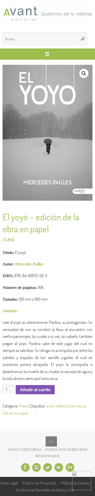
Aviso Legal (9, 483)
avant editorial (57, 406)
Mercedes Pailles (29, 264)
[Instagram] (36, 467)
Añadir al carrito (35, 389)
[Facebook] (25, 467)
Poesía (24, 406)
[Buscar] (82, 39)
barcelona (78, 406)
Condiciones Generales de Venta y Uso (45, 489)
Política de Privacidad (39, 483)
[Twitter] (47, 467)
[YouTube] (58, 467)
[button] (83, 73)
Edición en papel (15, 413)
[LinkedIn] (70, 467)
